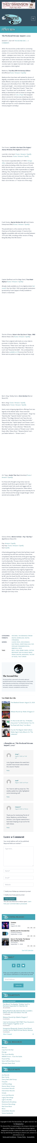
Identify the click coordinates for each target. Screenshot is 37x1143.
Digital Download (18, 638)
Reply (8, 770)
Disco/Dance (25, 642)
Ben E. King (15, 650)
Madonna (25, 654)
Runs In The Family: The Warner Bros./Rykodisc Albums (20, 940)
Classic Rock (16, 642)
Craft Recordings (7, 1084)
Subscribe (19, 985)
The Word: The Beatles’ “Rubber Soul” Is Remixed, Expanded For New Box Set (16, 1005)
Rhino (3, 1109)
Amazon (17, 73)
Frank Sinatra (16, 654)
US (28, 928)
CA (34, 928)
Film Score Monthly (8, 1054)
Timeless (13, 922)
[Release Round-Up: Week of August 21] (6, 714)
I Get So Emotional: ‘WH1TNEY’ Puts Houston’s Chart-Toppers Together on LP (18, 1023)
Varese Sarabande (7, 1113)
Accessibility (30, 1137)
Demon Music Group (8, 1086)
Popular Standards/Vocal (20, 646)
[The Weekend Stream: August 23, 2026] (6, 705)
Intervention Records (8, 1091)
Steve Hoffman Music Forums (11, 1061)
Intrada (4, 1093)
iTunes (12, 73)
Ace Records (5, 1075)
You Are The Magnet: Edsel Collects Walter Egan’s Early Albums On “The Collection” (22, 732)
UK (31, 928)
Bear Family (5, 1077)
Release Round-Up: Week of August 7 (15, 1017)
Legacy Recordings (7, 1097)
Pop (32, 644)
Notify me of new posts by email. (15, 895)
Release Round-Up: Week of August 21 (22, 712)
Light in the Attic (7, 1100)
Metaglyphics (19, 1124)
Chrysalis (4, 1082)
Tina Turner (22, 656)
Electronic (15, 644)
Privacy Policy (21, 1137)
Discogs (4, 1052)
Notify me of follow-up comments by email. (18, 891)
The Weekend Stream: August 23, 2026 (23, 702)
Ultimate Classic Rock (8, 1063)
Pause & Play (6, 1059)
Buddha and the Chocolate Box (20, 931)
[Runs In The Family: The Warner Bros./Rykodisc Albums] (5, 942)
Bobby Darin (24, 650)
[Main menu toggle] (33, 19)
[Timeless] (5, 925)
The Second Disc (20, 41)
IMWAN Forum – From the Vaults (12, 1056)
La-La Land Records (8, 1095)
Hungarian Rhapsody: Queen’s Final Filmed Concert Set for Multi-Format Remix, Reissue (18, 1029)
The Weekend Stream (25, 636)
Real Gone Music (7, 1106)
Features (15, 636)
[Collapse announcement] (33, 1)
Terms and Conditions (9, 1137)
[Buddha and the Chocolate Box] (5, 933)
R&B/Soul (15, 648)
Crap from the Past (7, 1050)
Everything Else (25, 644)
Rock (20, 648)
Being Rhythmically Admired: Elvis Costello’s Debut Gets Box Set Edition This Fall (17, 1012)
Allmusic (4, 1047)
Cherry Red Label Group (9, 1079)
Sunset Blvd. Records (8, 1111)
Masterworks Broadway (9, 1102)
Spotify (23, 73)
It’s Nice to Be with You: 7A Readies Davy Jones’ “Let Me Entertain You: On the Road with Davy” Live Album (22, 723)
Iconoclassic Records (8, 1088)
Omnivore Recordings (8, 1104)
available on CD (14, 352)
